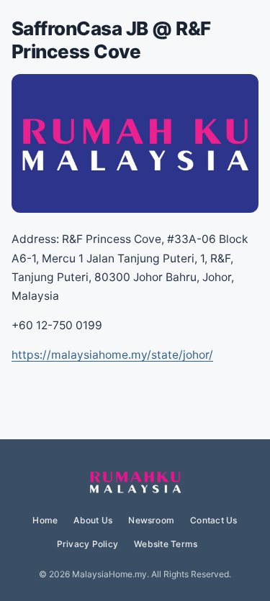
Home (45, 520)
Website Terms (165, 543)
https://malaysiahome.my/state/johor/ (112, 355)
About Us (92, 520)
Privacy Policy (87, 543)
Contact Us (213, 520)
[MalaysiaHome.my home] (135, 483)
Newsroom (151, 520)
